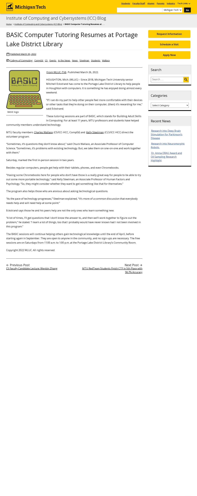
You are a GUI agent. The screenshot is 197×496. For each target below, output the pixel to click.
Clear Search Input (160, 10)
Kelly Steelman (95, 132)
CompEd (38, 60)
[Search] (186, 79)
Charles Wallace (43, 132)
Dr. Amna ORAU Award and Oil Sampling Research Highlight (166, 156)
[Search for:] (167, 79)
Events (52, 60)
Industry (171, 3)
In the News (64, 60)
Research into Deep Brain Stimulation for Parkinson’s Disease (166, 134)
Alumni (150, 3)
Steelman (84, 60)
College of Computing (21, 60)
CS (46, 60)
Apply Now (169, 55)
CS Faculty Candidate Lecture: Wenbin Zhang (31, 268)
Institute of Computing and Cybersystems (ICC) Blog (56, 18)
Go (187, 10)
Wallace (106, 60)
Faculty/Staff (139, 3)
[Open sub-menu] (189, 3)
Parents (160, 3)
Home (9, 24)
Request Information (169, 34)
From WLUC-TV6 (56, 72)
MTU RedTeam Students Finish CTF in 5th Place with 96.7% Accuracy (112, 270)
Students (125, 3)
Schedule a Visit (169, 44)
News (75, 60)
